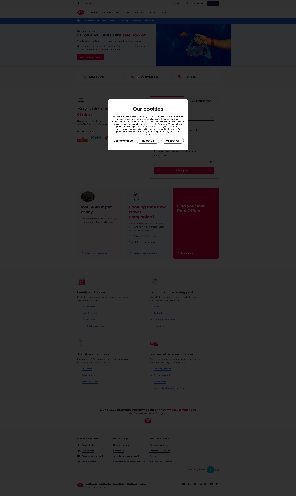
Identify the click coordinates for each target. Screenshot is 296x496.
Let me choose (123, 140)
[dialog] (148, 124)
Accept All (172, 140)
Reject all (148, 140)
